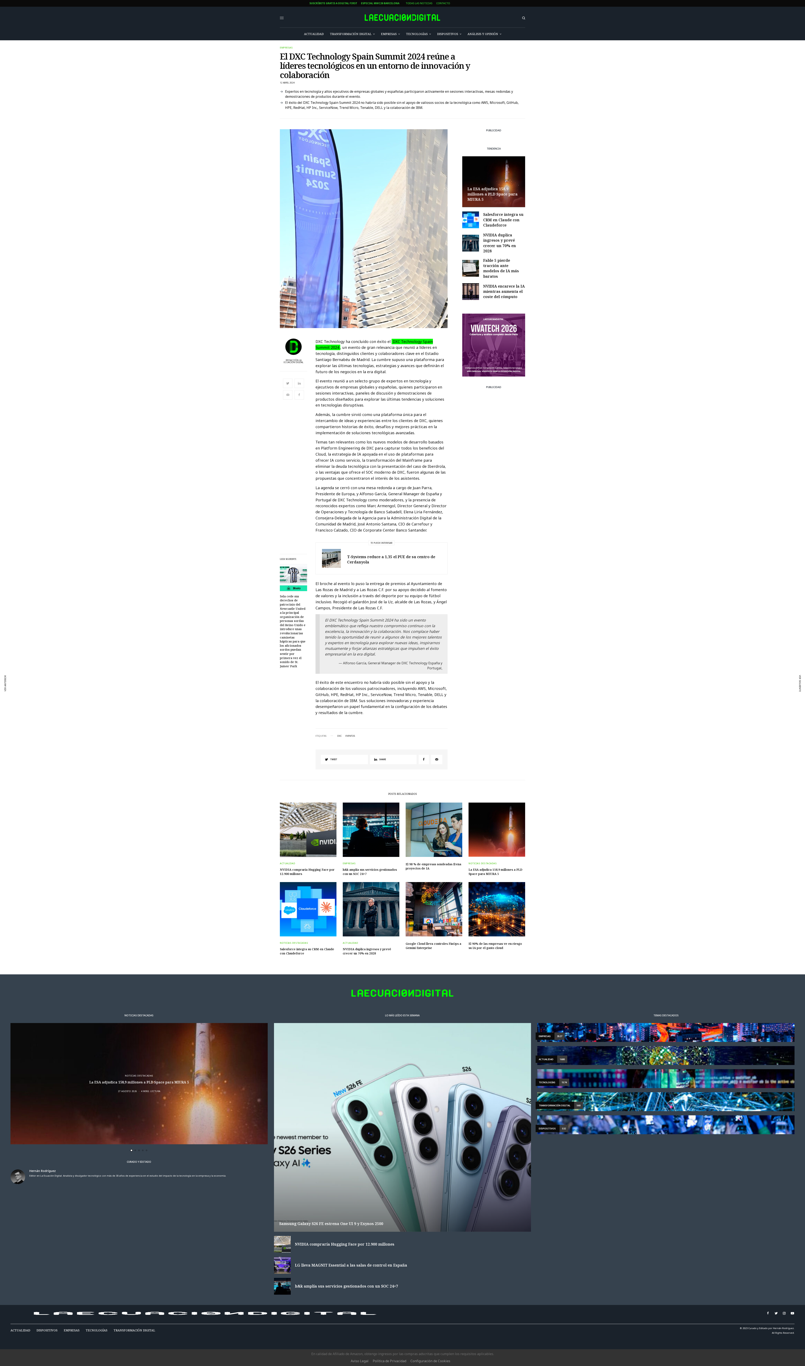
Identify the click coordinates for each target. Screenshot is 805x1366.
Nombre (257, 677)
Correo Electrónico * (267, 661)
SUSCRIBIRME (267, 721)
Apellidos (258, 693)
